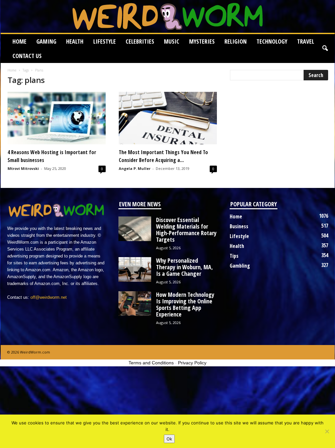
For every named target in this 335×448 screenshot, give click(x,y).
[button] (325, 48)
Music (171, 41)
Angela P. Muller (134, 168)
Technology (271, 41)
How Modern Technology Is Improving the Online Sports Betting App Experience (185, 304)
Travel (305, 41)
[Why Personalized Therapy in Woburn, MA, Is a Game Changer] (134, 269)
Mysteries (202, 41)
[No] (327, 431)
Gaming (46, 41)
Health (74, 41)
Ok (169, 438)
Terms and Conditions (151, 362)
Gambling (240, 265)
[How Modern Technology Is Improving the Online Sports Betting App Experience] (134, 303)
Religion (235, 41)
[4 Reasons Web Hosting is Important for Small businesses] (57, 118)
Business (239, 226)
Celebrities (140, 41)
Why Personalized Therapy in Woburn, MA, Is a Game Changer (184, 266)
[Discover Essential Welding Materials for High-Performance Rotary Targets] (134, 228)
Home (19, 41)
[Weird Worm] (168, 16)
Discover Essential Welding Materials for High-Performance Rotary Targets (186, 229)
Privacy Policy (192, 362)
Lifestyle (104, 41)
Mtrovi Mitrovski (23, 168)
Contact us (27, 56)
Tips (234, 255)
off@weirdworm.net (48, 297)
